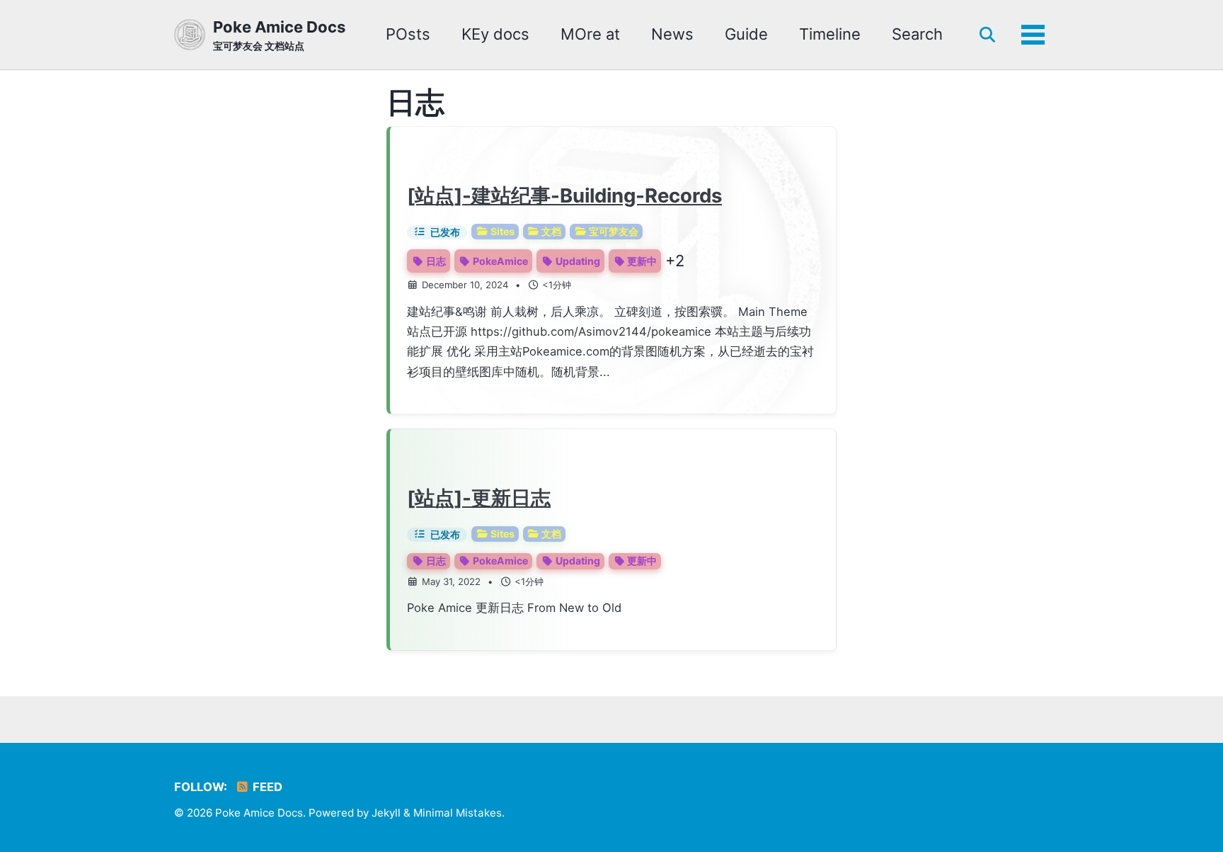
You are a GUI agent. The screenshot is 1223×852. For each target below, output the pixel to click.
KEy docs (495, 34)
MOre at (590, 34)
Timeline (830, 34)
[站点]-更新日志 (479, 498)
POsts (408, 34)
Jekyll (386, 812)
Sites (502, 231)
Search (917, 34)
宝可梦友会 (613, 231)
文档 (551, 231)
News (672, 34)
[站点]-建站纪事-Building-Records (564, 195)
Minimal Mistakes (457, 812)
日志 (436, 261)
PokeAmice (500, 261)
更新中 (642, 261)
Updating (578, 261)
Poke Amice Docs (279, 35)
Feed (266, 787)
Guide (746, 34)
